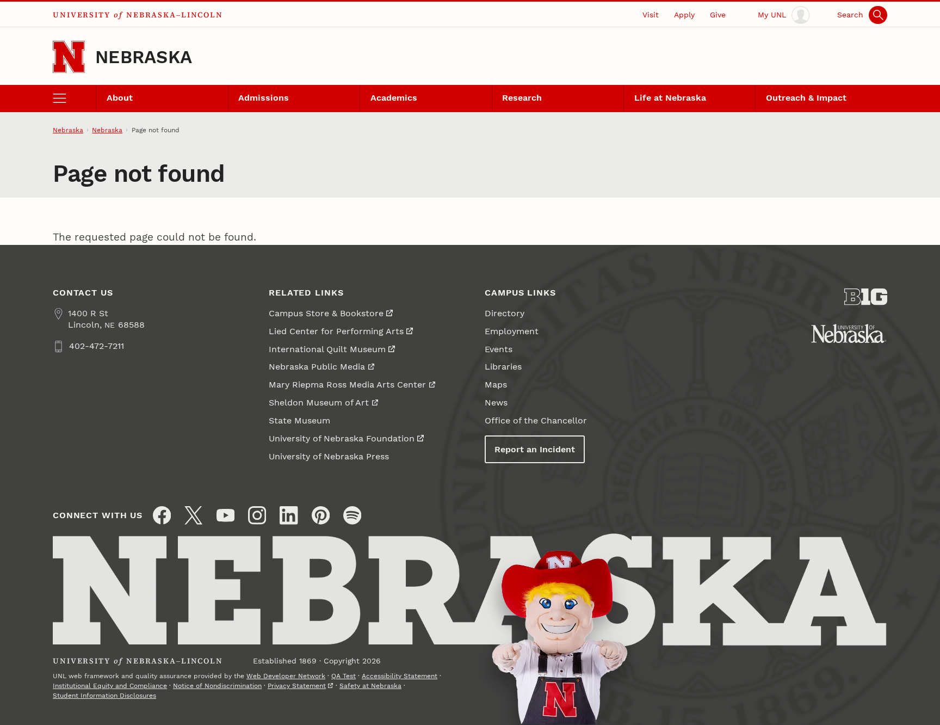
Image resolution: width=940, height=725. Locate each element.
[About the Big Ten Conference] (865, 297)
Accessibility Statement (399, 676)
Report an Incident (534, 449)
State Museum (299, 420)
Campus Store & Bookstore (326, 313)
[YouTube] (225, 515)
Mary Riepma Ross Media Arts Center (347, 384)
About (120, 98)
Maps (496, 384)
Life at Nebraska (670, 98)
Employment (512, 331)
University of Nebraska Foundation (342, 438)
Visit (650, 14)
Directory (504, 313)
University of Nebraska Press (329, 456)
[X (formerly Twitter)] (193, 515)
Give (718, 14)
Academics (393, 98)
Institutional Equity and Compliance (110, 686)
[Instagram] (257, 515)
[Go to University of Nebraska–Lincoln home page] (69, 57)
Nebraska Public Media (317, 366)
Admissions (263, 98)
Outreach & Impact (806, 98)
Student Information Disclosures (104, 695)
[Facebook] (162, 515)
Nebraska (143, 56)
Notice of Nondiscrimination (217, 686)
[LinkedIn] (289, 515)
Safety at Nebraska (370, 686)
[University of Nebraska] (849, 333)
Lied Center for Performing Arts (336, 331)
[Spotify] (352, 515)
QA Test (343, 676)
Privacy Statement (297, 686)
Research (522, 98)
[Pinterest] (321, 515)
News (496, 402)
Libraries (503, 366)
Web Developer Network (285, 676)
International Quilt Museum (327, 349)
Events (498, 349)
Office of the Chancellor (536, 420)
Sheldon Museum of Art (319, 402)
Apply (684, 14)
